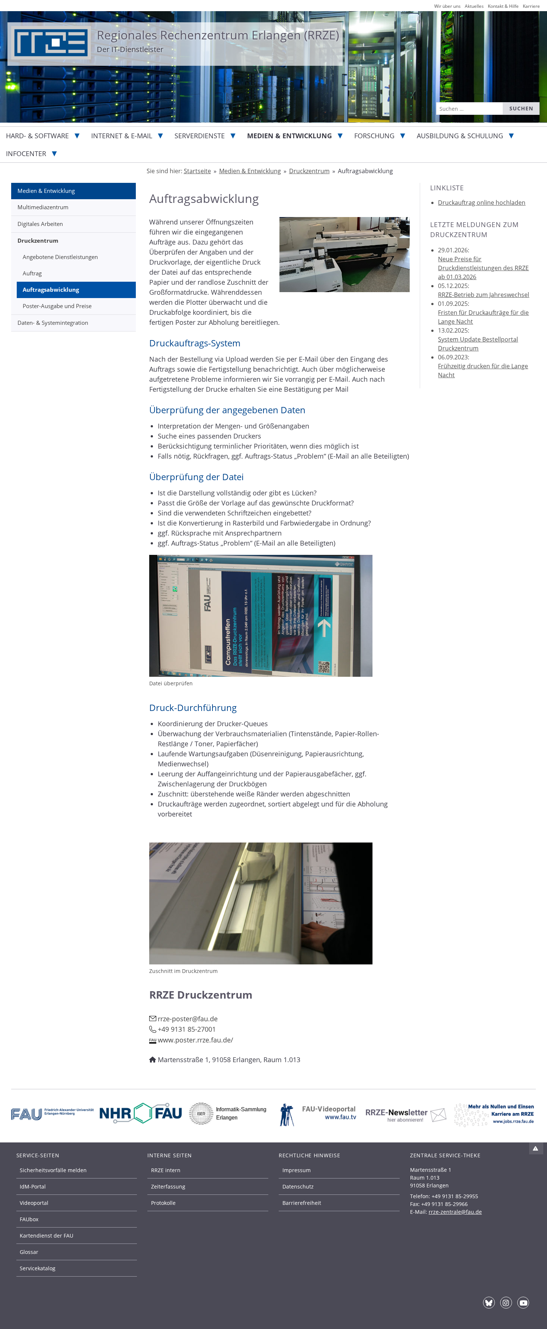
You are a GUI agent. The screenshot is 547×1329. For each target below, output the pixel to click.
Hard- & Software (37, 135)
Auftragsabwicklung (51, 289)
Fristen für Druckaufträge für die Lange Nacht (483, 317)
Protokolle (163, 1202)
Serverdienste (200, 135)
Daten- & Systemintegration (52, 322)
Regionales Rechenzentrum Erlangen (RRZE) (218, 35)
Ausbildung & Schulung (460, 135)
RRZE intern (165, 1170)
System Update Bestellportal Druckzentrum (478, 343)
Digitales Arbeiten (40, 223)
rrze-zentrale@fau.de (455, 1211)
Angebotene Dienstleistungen (60, 257)
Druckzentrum (37, 240)
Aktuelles (474, 6)
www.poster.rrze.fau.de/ (195, 1039)
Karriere (531, 6)
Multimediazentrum (42, 207)
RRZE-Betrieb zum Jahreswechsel (483, 295)
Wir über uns (447, 6)
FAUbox (29, 1219)
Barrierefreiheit (301, 1202)
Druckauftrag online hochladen (481, 202)
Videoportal (34, 1202)
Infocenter (26, 153)
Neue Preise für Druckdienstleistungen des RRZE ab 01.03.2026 (483, 268)
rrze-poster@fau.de (188, 1018)
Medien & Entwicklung (289, 135)
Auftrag (32, 273)
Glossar (29, 1251)
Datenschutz (298, 1186)
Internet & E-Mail (121, 135)
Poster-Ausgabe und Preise (57, 306)
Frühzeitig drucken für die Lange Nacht (483, 370)
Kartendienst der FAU (46, 1235)
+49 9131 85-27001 (187, 1029)
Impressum (296, 1170)
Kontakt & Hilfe (503, 6)
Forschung (374, 135)
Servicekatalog (37, 1268)
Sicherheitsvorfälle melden (53, 1170)
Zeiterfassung (168, 1186)
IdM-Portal (33, 1186)
